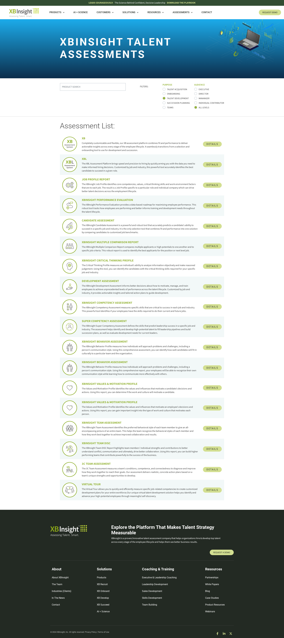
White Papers (212, 584)
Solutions (128, 12)
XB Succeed (103, 604)
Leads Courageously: (101, 2)
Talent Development (178, 98)
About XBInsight (60, 577)
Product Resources (215, 604)
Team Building (149, 604)
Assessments (181, 12)
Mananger (204, 98)
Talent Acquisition (177, 89)
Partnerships (211, 577)
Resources (154, 12)
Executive (204, 89)
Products (55, 12)
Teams (170, 107)
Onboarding (173, 93)
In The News (58, 597)
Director (203, 93)
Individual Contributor (211, 103)
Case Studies (212, 597)
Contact (206, 12)
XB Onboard (103, 591)
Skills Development (152, 597)
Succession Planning (178, 103)
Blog (207, 591)
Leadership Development (155, 584)
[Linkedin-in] (224, 634)
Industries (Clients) (61, 591)
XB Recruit (102, 584)
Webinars (210, 611)
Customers (103, 12)
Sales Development (152, 591)
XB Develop (103, 597)
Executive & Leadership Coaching (159, 577)
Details (212, 144)
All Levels (204, 107)
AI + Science (80, 12)
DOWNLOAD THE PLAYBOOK (181, 2)
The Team (57, 584)
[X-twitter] (231, 634)
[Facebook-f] (217, 634)
